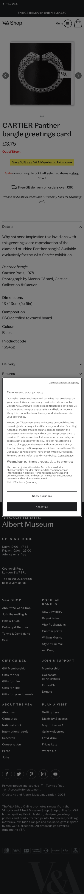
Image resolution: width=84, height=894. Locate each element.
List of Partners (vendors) (22, 482)
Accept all (42, 506)
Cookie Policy (65, 455)
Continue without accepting (64, 382)
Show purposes (42, 495)
